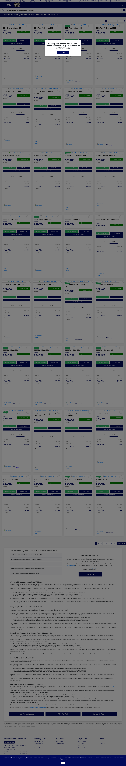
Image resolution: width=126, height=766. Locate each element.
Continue (63, 52)
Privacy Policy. (63, 760)
